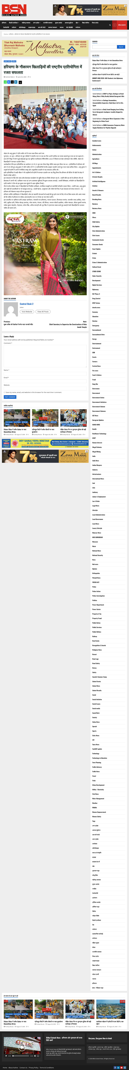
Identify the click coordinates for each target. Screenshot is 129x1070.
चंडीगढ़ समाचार (26, 22)
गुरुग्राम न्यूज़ (24, 422)
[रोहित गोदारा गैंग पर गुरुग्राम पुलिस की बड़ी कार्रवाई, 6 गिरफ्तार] (73, 418)
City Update (37, 422)
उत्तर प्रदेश (95, 839)
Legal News (95, 506)
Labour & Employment (99, 497)
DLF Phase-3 (96, 294)
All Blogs (69, 27)
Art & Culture (96, 172)
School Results (97, 690)
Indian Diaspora (97, 465)
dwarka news (96, 307)
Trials (94, 780)
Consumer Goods (97, 244)
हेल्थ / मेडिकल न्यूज (97, 988)
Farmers (94, 361)
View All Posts (43, 311)
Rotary (94, 668)
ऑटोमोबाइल (22, 27)
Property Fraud (97, 618)
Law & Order (96, 501)
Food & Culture (97, 375)
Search (94, 41)
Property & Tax (96, 614)
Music (94, 546)
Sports (94, 731)
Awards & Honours (98, 190)
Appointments (96, 168)
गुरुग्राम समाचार (7, 61)
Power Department (98, 605)
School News (96, 686)
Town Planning (96, 762)
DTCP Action (96, 303)
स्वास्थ (61, 27)
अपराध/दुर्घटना (69, 22)
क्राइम (94, 857)
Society (94, 717)
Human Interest (97, 442)
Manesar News (96, 533)
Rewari (94, 654)
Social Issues (96, 704)
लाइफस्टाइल (31, 27)
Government (96, 393)
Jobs (93, 488)
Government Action (98, 397)
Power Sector (96, 609)
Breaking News (96, 199)
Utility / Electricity (98, 789)
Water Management (98, 798)
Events (94, 357)
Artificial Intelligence (98, 181)
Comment (8, 343)
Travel (94, 776)
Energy (94, 339)
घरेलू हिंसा (95, 875)
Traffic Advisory (97, 767)
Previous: (18, 323)
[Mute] (35, 1056)
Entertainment (96, 343)
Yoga (93, 821)
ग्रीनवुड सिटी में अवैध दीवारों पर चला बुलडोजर (43, 430)
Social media (96, 708)
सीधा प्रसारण (122, 25)
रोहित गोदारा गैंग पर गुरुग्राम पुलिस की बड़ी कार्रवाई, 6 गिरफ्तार (73, 430)
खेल (77, 22)
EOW (93, 352)
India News (95, 460)
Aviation (94, 186)
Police (94, 587)
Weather (94, 803)
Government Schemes (99, 411)
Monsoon (95, 542)
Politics (94, 600)
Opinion (94, 569)
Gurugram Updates (98, 420)
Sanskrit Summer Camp (99, 677)
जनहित (94, 889)
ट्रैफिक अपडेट (96, 902)
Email (6, 378)
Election (94, 321)
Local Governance (97, 519)
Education (95, 316)
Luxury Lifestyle (97, 528)
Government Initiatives (99, 402)
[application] (22, 1047)
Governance (96, 388)
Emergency (95, 325)
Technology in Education (99, 758)
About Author (13, 1068)
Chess (94, 217)
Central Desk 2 (10, 77)
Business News (96, 208)
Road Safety (96, 663)
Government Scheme (98, 406)
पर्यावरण (14, 27)
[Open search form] (110, 25)
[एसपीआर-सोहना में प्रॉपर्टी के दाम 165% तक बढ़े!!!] (110, 1009)
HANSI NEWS (96, 424)
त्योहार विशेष (95, 915)
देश (93, 925)
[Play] (6, 1056)
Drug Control (96, 298)
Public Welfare (96, 632)
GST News (95, 415)
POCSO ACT (95, 582)
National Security (97, 555)
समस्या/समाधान (52, 27)
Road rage (95, 659)
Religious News (97, 650)
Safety (94, 672)
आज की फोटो (41, 27)
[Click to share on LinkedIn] (15, 82)
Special (94, 726)
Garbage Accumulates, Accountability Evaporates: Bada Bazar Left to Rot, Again (108, 103)
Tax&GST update (97, 749)
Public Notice (96, 623)
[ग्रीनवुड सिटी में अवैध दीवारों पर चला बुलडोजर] (45, 418)
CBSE (93, 213)
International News (98, 479)
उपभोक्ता (94, 843)
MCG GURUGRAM (97, 537)
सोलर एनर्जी (95, 974)
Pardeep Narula (9, 434)
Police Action (96, 591)
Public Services (97, 627)
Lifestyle (95, 510)
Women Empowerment (99, 812)
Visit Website (27, 311)
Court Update (96, 249)
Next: (68, 324)
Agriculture (95, 159)
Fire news (95, 370)
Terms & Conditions (47, 1068)
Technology (95, 753)
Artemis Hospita (97, 177)
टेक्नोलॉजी (6, 27)
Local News (17, 422)
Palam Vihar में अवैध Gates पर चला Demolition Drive (15, 430)
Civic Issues (9, 422)
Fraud (94, 379)
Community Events (98, 240)
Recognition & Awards (99, 645)
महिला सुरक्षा (95, 943)
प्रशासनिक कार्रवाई (97, 934)
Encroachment (96, 330)
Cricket (94, 253)
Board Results (96, 195)
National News (96, 551)
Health (94, 429)
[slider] (20, 1055)
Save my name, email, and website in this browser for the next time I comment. (34, 392)
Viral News (95, 794)
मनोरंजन (78, 27)
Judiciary (95, 492)
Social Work (95, 713)
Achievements (96, 145)
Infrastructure (96, 474)
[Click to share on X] (12, 82)
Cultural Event (96, 267)
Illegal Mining (96, 451)
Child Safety (96, 222)
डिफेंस (94, 911)
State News (95, 735)
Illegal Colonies (97, 447)
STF (93, 740)
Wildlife (94, 807)
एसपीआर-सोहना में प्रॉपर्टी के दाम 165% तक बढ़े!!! (106, 74)
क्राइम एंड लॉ (96, 861)
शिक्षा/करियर (85, 22)
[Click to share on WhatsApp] (5, 82)
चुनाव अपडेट (58, 22)
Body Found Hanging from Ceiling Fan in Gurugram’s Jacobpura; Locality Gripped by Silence (108, 112)
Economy (95, 312)
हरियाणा (4, 22)
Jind (93, 483)
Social (94, 695)
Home (5, 1068)
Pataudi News (96, 578)
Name (6, 370)
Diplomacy (95, 289)
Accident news (96, 141)
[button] (22, 1047)
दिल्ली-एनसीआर (13, 22)
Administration (97, 154)
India (93, 456)
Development (96, 280)
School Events (96, 681)
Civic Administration (98, 231)
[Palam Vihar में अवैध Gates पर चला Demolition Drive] (17, 418)
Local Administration (98, 515)
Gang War (95, 384)
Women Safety (96, 816)
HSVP (94, 438)
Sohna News (96, 722)
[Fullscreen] (38, 1056)
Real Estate (95, 641)
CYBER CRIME (96, 271)
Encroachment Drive (98, 334)
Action (94, 150)
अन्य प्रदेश (36, 22)
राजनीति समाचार (47, 22)
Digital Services (97, 285)
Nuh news (95, 564)
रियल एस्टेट (95, 22)
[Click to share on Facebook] (8, 82)
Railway (94, 636)
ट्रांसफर (94, 897)
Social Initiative (97, 699)
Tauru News (95, 744)
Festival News (96, 366)
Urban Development (98, 785)
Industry (95, 470)
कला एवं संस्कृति (96, 852)
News (94, 560)
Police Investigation (98, 596)
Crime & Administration (99, 262)
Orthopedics (96, 573)
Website (7, 385)
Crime (64, 424)
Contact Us (23, 1068)
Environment (96, 348)
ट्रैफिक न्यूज (95, 906)
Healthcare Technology (99, 433)
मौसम (93, 947)
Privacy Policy (33, 1068)
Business (95, 204)
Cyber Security (96, 276)
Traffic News (96, 771)
